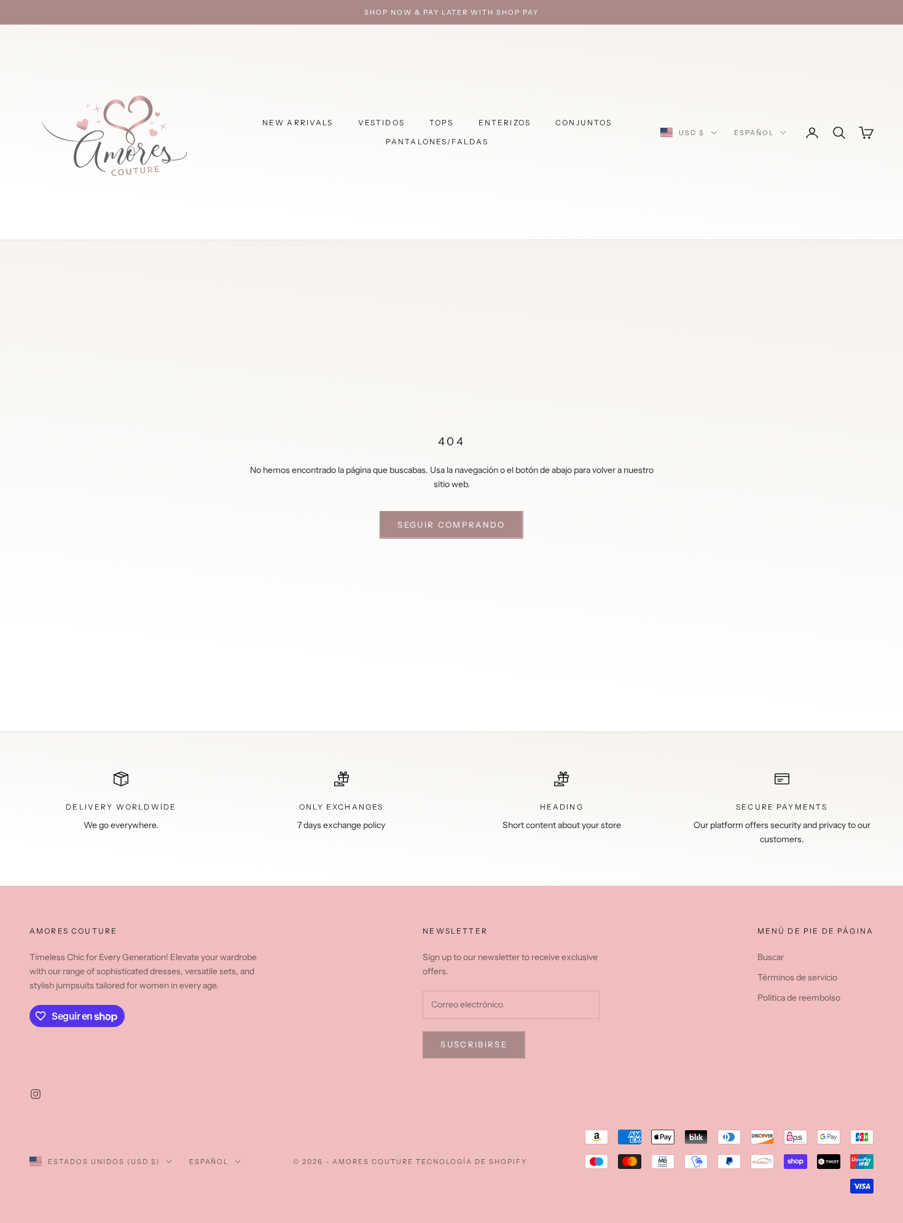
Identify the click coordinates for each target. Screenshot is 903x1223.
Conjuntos (583, 122)
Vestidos (381, 122)
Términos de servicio (797, 977)
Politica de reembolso (798, 997)
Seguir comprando (451, 524)
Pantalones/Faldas (437, 141)
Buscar (770, 957)
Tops (441, 122)
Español (754, 132)
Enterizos (505, 122)
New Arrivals (298, 122)
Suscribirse (473, 1044)
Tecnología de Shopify (471, 1161)
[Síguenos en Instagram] (35, 1094)
